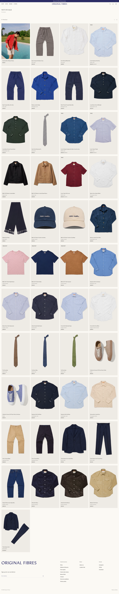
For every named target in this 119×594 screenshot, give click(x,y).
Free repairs (62, 569)
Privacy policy (63, 581)
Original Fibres (7, 589)
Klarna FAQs (63, 574)
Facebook (101, 569)
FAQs (61, 565)
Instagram (101, 565)
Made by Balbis (115, 589)
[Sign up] (43, 576)
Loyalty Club (82, 567)
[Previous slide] (33, 41)
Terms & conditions (64, 579)
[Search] (110, 3)
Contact (62, 576)
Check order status (64, 572)
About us (82, 565)
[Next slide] (56, 41)
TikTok (100, 567)
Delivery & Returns (64, 567)
